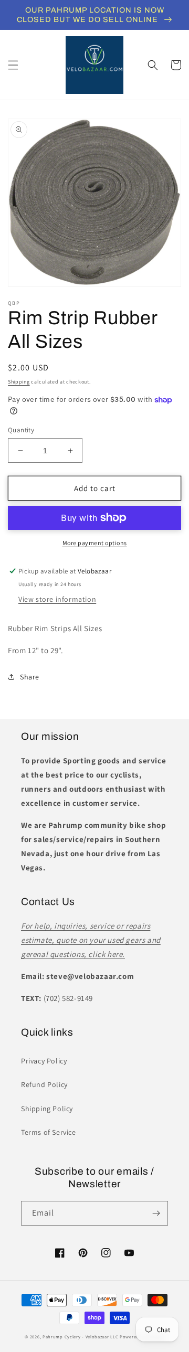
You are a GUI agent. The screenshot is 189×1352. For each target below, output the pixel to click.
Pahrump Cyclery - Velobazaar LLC (80, 1336)
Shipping (19, 381)
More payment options (94, 543)
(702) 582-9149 (68, 998)
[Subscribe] (155, 1213)
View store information (57, 599)
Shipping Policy (47, 1108)
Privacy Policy (44, 1061)
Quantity (21, 429)
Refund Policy (44, 1084)
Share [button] (29, 677)
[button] (13, 65)
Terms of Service (48, 1132)
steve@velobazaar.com (90, 976)
